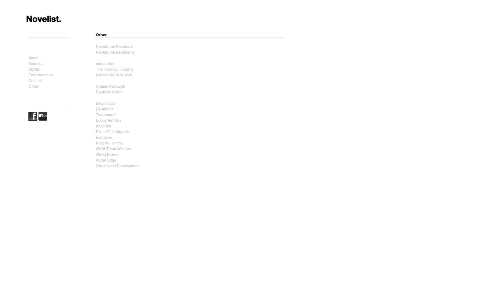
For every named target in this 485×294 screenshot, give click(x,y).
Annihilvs (103, 126)
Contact (35, 80)
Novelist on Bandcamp (115, 52)
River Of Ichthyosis (112, 131)
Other (33, 86)
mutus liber (105, 63)
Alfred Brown (107, 154)
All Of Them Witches (113, 148)
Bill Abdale (104, 108)
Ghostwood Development (118, 165)
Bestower (104, 137)
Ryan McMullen (109, 91)
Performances (40, 74)
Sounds (35, 63)
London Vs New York (114, 74)
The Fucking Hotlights (114, 69)
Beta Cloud (105, 103)
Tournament (106, 114)
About (33, 57)
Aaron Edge (106, 160)
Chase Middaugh (110, 86)
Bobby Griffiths (108, 120)
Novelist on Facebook (114, 46)
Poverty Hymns (109, 143)
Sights (33, 69)
